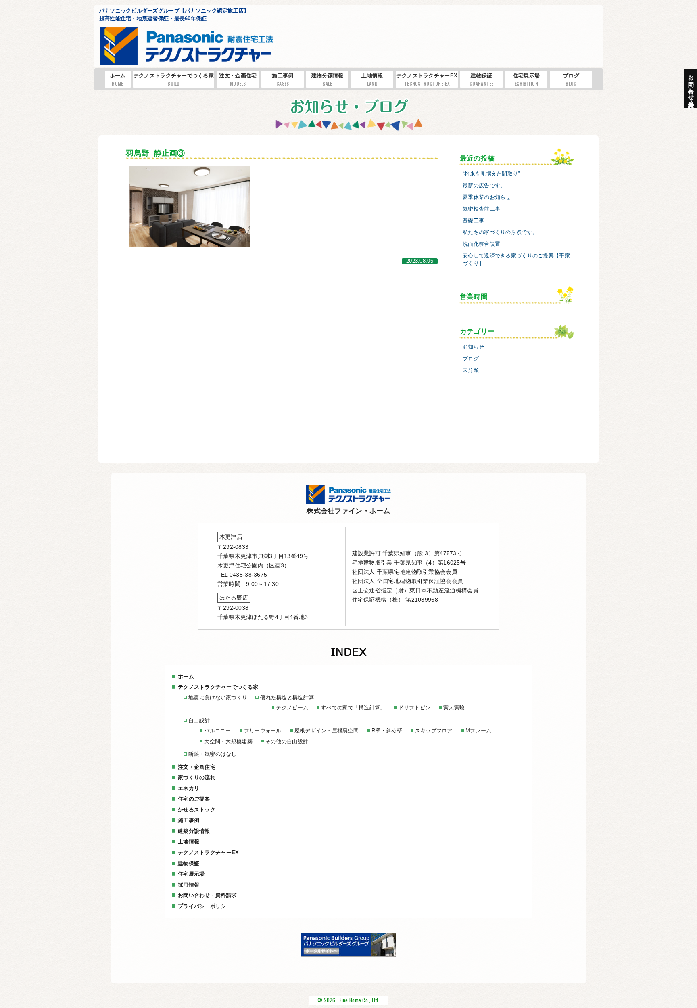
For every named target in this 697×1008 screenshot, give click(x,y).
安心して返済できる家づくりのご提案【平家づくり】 (516, 259)
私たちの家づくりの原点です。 (500, 232)
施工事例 (282, 80)
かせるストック (196, 810)
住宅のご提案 (194, 799)
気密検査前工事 (481, 209)
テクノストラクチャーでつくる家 (174, 80)
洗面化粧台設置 (481, 244)
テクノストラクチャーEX (426, 80)
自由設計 (199, 720)
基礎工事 (473, 221)
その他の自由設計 (286, 741)
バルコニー (217, 731)
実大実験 (454, 708)
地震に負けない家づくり (217, 697)
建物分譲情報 (327, 80)
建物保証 (482, 80)
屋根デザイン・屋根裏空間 (326, 731)
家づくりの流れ (196, 777)
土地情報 (372, 80)
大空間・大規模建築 (228, 741)
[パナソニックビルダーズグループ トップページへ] (348, 955)
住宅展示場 (526, 80)
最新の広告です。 (484, 185)
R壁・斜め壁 (386, 731)
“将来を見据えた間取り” (491, 174)
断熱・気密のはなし (212, 754)
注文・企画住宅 (238, 80)
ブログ (571, 80)
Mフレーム (478, 731)
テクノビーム (292, 708)
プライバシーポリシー (205, 906)
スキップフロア (434, 731)
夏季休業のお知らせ (487, 197)
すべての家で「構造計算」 (353, 708)
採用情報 (188, 885)
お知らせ (473, 347)
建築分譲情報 (194, 831)
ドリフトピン (415, 708)
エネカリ (188, 788)
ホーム (118, 80)
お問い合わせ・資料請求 (207, 895)
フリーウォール (263, 731)
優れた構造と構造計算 (287, 697)
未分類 (471, 370)
